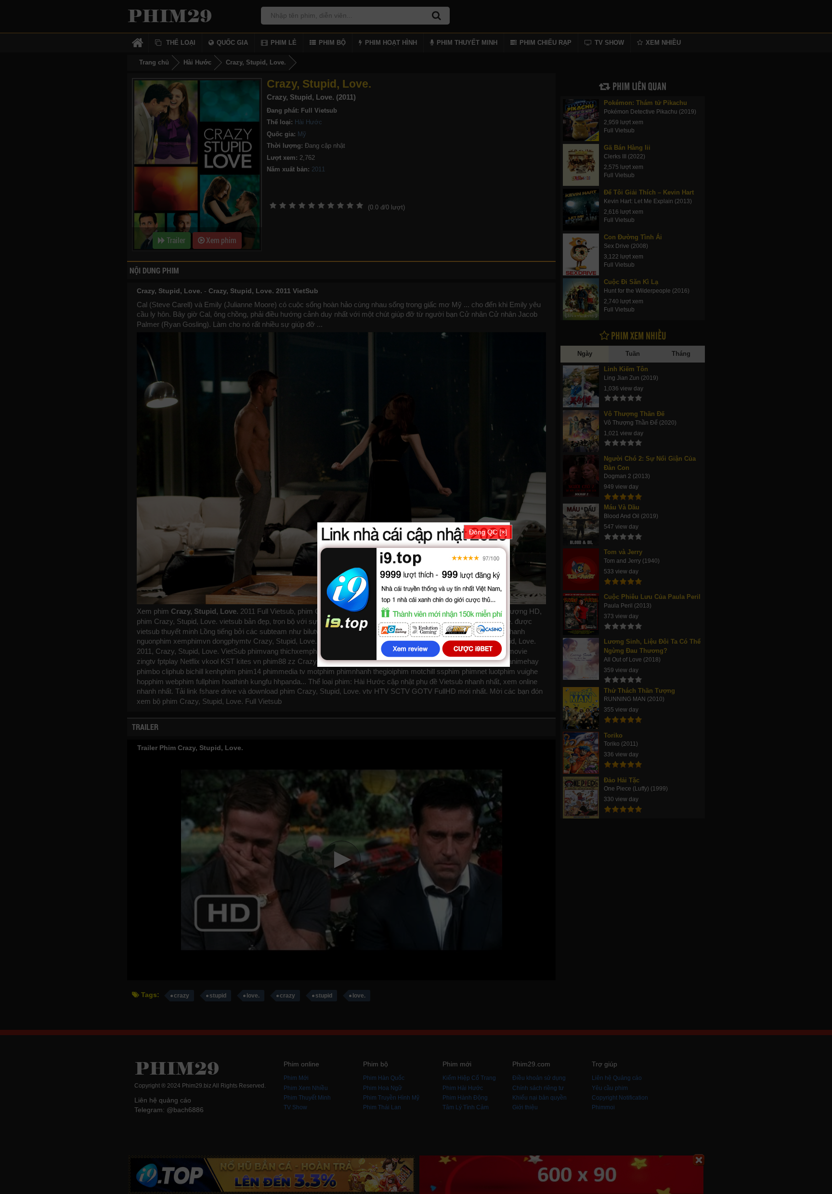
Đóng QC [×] (488, 532)
